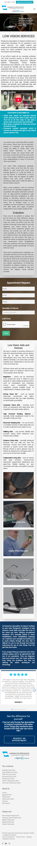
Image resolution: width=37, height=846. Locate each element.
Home (4, 793)
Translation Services (8, 839)
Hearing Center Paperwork (11, 818)
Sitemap (29, 837)
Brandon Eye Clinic (8, 770)
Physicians (6, 797)
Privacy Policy (20, 837)
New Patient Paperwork (10, 816)
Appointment (6, 795)
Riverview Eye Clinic (9, 776)
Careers (5, 801)
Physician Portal (8, 799)
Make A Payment (8, 820)
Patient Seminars (8, 824)
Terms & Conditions (8, 837)
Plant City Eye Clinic (9, 774)
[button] (34, 9)
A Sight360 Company (9, 835)
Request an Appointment (19, 739)
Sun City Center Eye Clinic (11, 783)
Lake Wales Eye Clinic (10, 772)
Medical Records (8, 822)
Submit (6, 333)
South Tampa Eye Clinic (10, 781)
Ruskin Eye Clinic (8, 779)
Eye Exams (6, 803)
